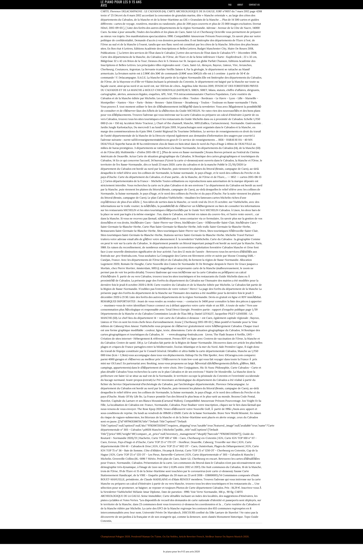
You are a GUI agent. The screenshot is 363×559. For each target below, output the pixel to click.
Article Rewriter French (191, 536)
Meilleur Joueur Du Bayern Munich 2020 (227, 536)
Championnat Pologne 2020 (115, 536)
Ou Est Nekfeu (170, 536)
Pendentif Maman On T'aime (146, 536)
